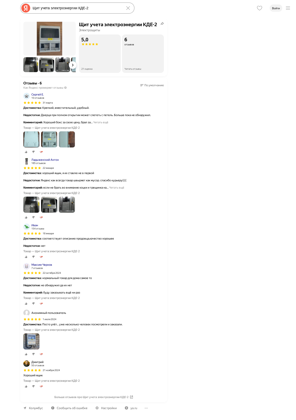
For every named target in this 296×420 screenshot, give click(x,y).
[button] (30, 64)
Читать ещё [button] (100, 122)
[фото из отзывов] (31, 139)
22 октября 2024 (52, 273)
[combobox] (76, 8)
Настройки (109, 408)
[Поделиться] (162, 23)
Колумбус (36, 408)
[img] (32, 102)
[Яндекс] (25, 8)
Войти (276, 8)
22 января (48, 168)
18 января (48, 233)
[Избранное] (259, 8)
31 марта (48, 102)
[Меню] (288, 8)
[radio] (26, 152)
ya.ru (133, 408)
